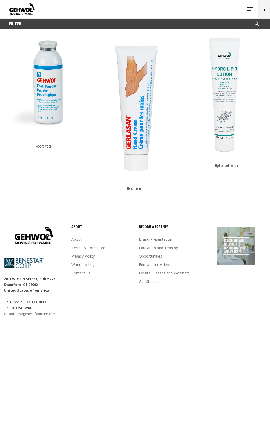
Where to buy (82, 264)
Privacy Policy (83, 256)
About (76, 239)
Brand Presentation (155, 239)
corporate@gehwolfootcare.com (30, 313)
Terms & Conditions (88, 247)
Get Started (148, 281)
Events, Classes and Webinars (164, 273)
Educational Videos (155, 264)
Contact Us (80, 273)
